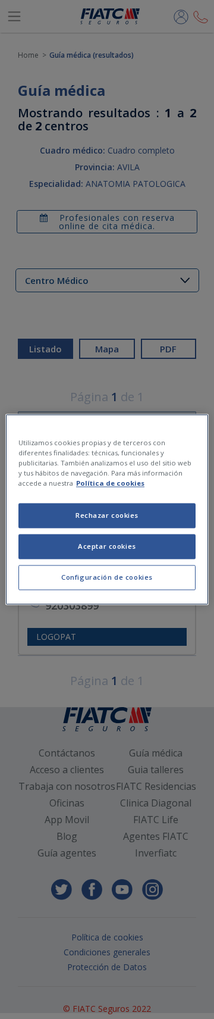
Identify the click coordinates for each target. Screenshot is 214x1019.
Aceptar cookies (107, 546)
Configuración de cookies (107, 577)
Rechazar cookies (107, 515)
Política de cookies (110, 483)
